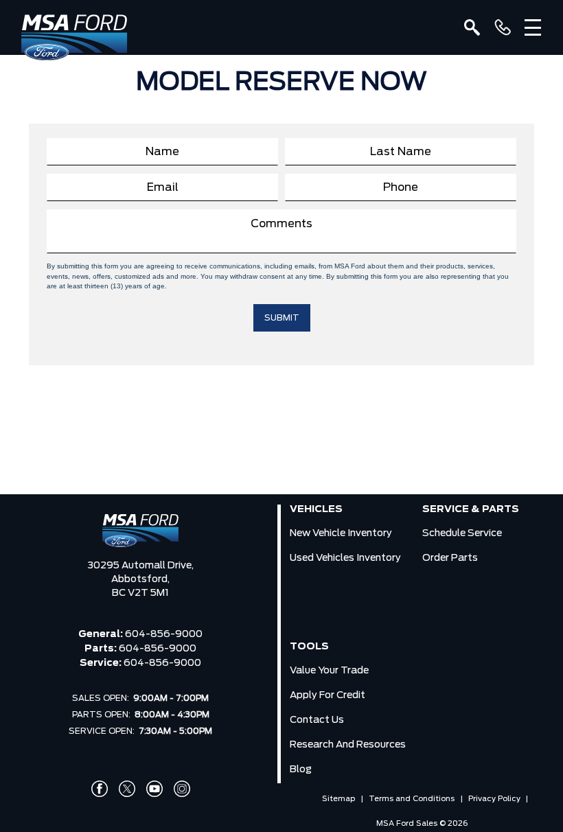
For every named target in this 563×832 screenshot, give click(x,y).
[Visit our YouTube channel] (154, 789)
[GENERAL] (502, 27)
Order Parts (450, 558)
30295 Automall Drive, (141, 565)
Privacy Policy (494, 798)
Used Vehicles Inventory (345, 558)
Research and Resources (348, 745)
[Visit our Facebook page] (99, 789)
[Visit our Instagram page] (182, 789)
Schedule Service (462, 533)
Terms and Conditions (412, 798)
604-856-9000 (164, 634)
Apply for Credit (327, 695)
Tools (309, 646)
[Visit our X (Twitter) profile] (127, 789)
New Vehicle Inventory (341, 533)
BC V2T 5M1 (140, 593)
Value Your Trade (329, 670)
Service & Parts (470, 509)
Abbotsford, (140, 579)
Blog (301, 769)
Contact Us (317, 720)
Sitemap (338, 798)
